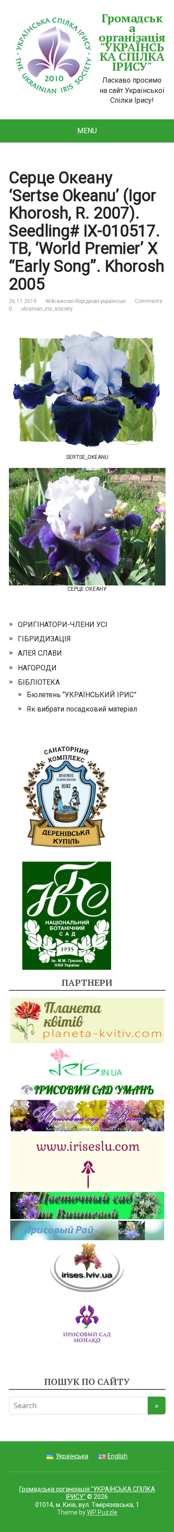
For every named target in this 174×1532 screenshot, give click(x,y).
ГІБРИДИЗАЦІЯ (44, 639)
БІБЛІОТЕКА (39, 682)
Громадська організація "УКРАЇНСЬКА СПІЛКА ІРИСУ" (132, 42)
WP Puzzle (102, 1512)
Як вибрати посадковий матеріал (82, 709)
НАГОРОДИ (37, 668)
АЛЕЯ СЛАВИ (40, 653)
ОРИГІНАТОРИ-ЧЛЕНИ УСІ (63, 624)
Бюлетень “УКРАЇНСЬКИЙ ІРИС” (82, 694)
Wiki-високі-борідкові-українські (86, 301)
